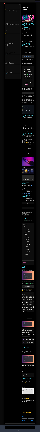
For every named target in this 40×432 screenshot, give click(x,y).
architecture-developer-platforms (9, 43)
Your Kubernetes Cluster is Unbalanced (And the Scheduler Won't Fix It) (13, 23)
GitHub (26, 0)
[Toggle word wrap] (32, 67)
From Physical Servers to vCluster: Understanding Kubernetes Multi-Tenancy (12, 27)
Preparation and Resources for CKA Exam (10, 72)
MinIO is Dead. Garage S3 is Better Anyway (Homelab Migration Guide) (12, 24)
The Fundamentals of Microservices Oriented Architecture (12, 71)
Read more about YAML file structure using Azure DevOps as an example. (27, 57)
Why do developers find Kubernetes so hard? (10, 52)
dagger (24, 153)
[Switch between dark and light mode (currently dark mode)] (33, 0)
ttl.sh (22, 350)
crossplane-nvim (7, 45)
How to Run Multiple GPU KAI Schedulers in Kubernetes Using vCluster (12, 30)
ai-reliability (7, 44)
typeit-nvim (7, 34)
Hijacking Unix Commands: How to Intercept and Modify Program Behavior (12, 32)
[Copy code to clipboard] (33, 67)
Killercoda (29, 0)
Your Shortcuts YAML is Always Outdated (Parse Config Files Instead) (12, 21)
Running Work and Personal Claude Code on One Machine (11, 10)
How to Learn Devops (8, 62)
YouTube (31, 0)
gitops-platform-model (8, 53)
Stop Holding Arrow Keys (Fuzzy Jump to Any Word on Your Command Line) (13, 17)
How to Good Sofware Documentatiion (10, 63)
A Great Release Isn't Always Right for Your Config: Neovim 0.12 (13, 11)
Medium (28, 0)
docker (24, 198)
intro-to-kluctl (7, 42)
